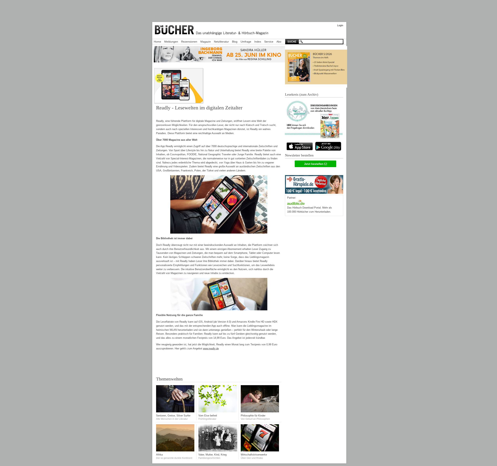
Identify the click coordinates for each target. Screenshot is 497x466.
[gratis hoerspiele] (314, 183)
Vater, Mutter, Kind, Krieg (212, 454)
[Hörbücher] (296, 202)
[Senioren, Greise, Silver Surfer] (175, 411)
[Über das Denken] (260, 411)
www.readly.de (211, 348)
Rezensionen (189, 41)
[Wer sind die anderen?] (175, 450)
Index (257, 41)
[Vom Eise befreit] (217, 411)
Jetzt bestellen (314, 163)
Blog (234, 41)
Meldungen (171, 41)
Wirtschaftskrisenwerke (254, 454)
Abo (278, 41)
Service (268, 41)
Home (157, 41)
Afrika (159, 454)
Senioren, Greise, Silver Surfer (173, 415)
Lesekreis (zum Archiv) (301, 94)
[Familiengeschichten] (217, 450)
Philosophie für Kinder (253, 415)
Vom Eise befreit (207, 415)
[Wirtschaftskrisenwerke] (260, 450)
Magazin (205, 41)
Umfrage (246, 41)
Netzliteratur (221, 41)
